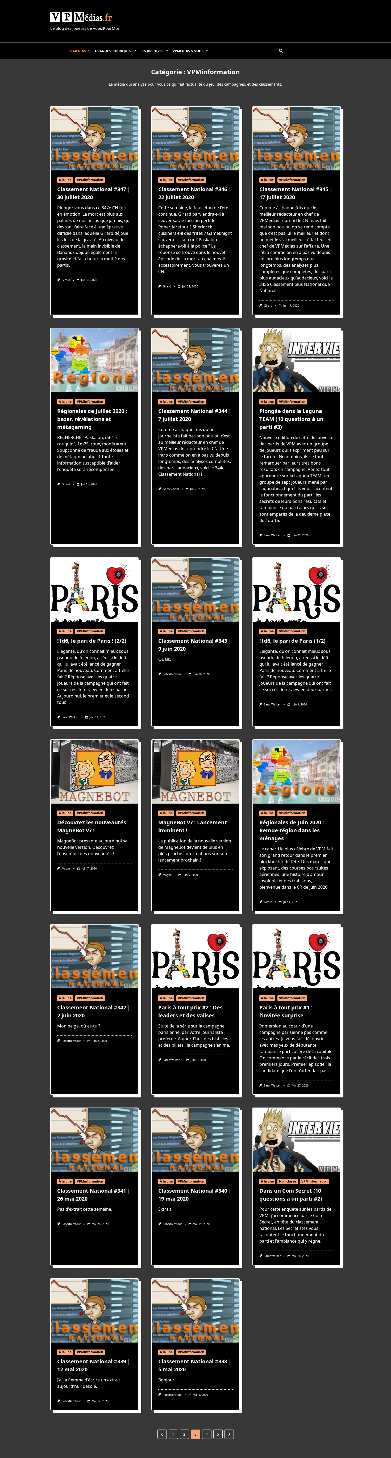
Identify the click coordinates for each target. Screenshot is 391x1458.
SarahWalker (272, 535)
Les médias (76, 50)
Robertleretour (172, 674)
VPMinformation (90, 180)
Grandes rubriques (113, 50)
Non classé (287, 1181)
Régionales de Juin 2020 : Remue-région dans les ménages (291, 830)
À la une (65, 180)
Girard (66, 280)
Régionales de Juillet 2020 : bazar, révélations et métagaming (92, 419)
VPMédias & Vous (188, 50)
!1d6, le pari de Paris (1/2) (292, 640)
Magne (66, 868)
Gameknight (171, 489)
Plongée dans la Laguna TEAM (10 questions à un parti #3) (291, 419)
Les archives (151, 50)
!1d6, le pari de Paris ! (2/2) (91, 640)
